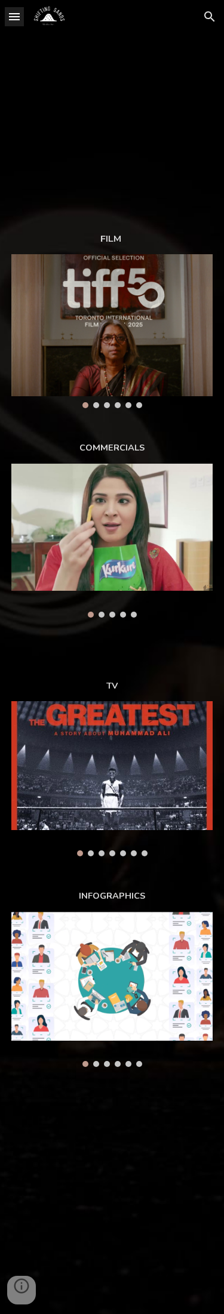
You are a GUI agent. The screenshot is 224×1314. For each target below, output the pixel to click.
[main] (112, 238)
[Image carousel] (112, 331)
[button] (14, 16)
